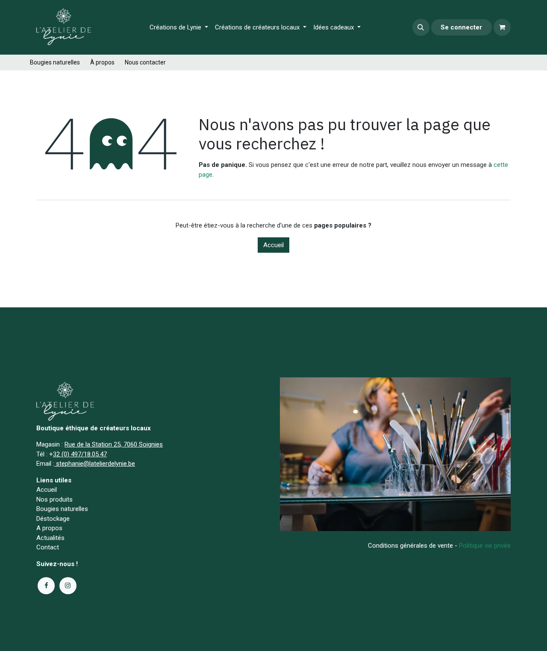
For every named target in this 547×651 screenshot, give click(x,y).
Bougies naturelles (55, 62)
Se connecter (461, 27)
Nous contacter (145, 62)
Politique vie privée (485, 545)
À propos (102, 62)
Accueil (273, 245)
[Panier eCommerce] (502, 27)
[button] (420, 27)
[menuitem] (179, 27)
